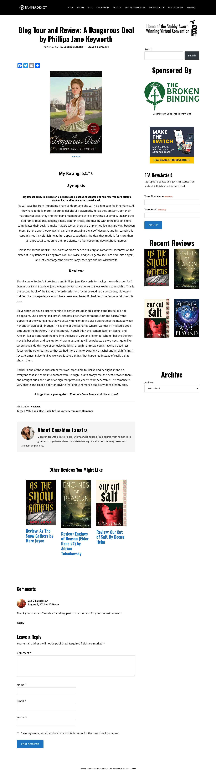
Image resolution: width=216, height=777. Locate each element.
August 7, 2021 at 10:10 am (43, 604)
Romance (87, 411)
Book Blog (38, 411)
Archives (149, 382)
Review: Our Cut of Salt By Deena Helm (110, 537)
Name (22, 685)
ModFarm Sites (120, 768)
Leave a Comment (98, 46)
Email (21, 701)
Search (148, 49)
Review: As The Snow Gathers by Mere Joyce (39, 536)
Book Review (52, 411)
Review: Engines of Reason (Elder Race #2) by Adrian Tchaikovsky (75, 543)
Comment (24, 653)
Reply (20, 622)
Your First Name (158, 196)
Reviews (35, 406)
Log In (133, 768)
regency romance (71, 411)
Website (22, 717)
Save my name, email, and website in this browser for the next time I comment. (70, 733)
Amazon (76, 156)
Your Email (155, 209)
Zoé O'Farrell (35, 600)
